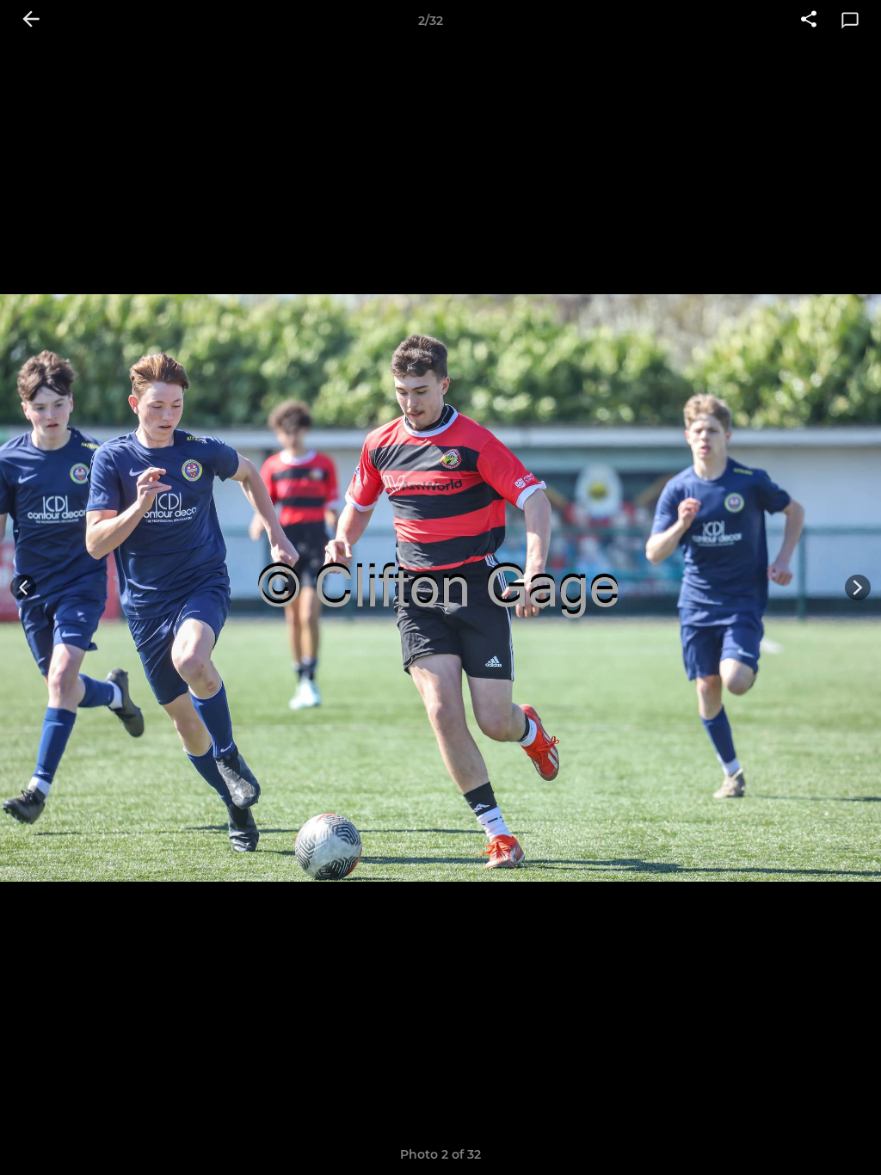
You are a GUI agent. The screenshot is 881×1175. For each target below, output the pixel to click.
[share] (808, 21)
